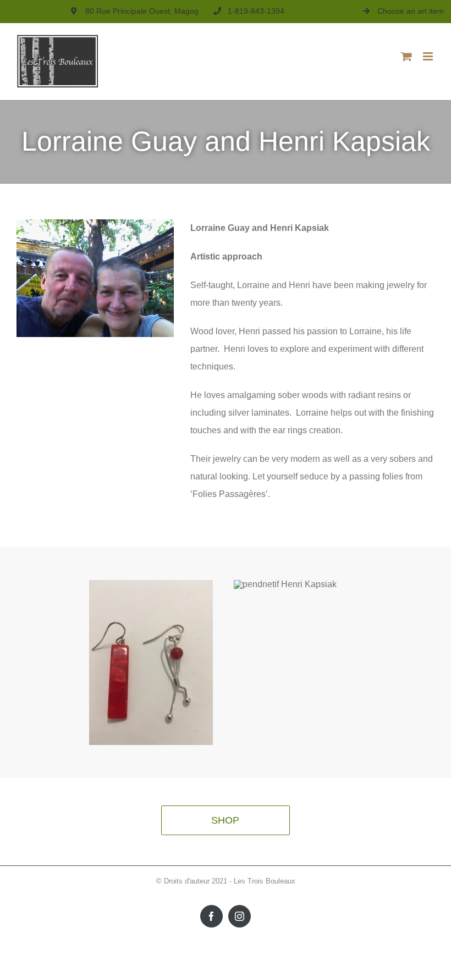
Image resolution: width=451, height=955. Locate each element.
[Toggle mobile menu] (429, 56)
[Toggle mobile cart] (406, 56)
